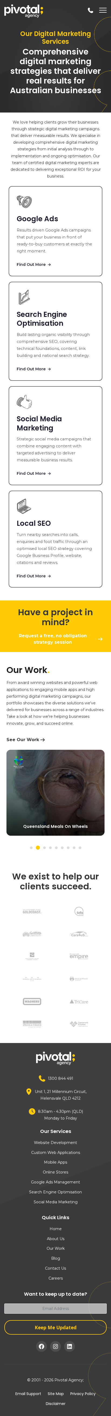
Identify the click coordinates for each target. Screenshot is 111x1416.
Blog (55, 1258)
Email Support (28, 1393)
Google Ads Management (55, 1182)
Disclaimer (55, 1403)
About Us (55, 1238)
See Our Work (22, 739)
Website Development (55, 1142)
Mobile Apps (55, 1162)
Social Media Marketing (56, 1202)
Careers (55, 1278)
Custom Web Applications (55, 1152)
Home (56, 1228)
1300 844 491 (60, 1078)
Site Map (56, 1393)
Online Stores (55, 1172)
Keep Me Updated (56, 1327)
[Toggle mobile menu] (101, 11)
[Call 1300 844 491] (90, 10)
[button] (31, 847)
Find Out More (34, 264)
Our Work (56, 1248)
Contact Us (55, 1268)
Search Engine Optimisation (55, 1192)
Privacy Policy (83, 1393)
